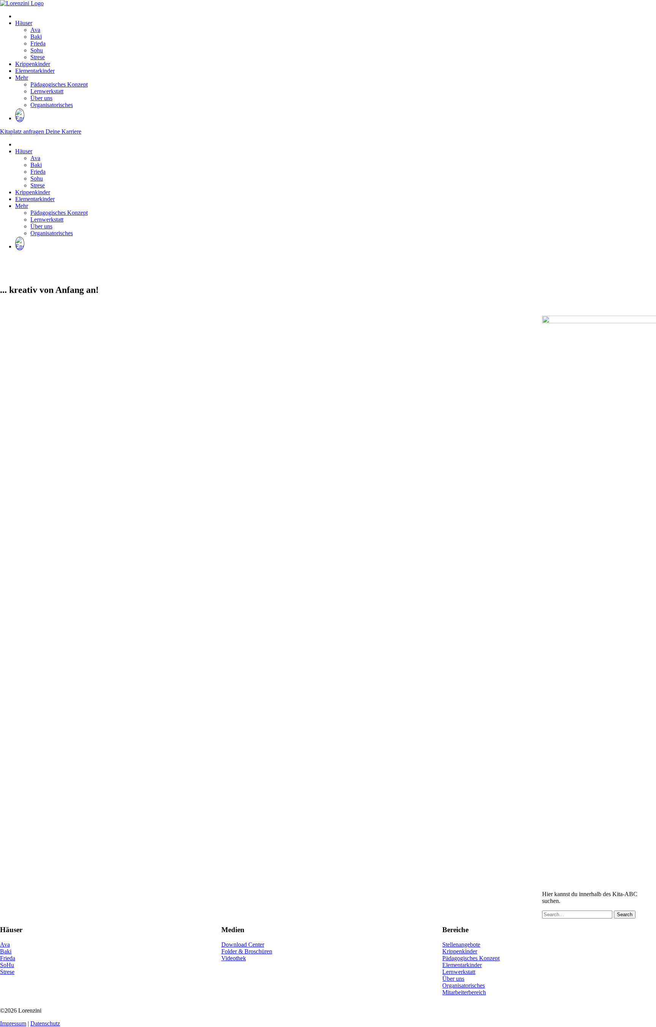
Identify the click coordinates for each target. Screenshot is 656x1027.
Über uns (41, 98)
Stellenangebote (461, 944)
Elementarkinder (35, 71)
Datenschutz (45, 1023)
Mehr (21, 77)
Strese (37, 57)
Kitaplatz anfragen (23, 131)
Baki (36, 36)
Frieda (38, 43)
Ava (35, 30)
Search (624, 914)
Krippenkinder (32, 64)
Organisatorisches (51, 105)
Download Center (242, 944)
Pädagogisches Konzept (59, 84)
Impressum (13, 1023)
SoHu (7, 965)
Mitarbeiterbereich (464, 992)
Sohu (36, 50)
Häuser (23, 23)
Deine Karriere (63, 131)
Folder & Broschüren (246, 951)
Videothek (233, 958)
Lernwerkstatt (46, 91)
